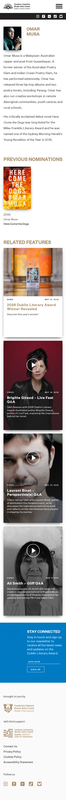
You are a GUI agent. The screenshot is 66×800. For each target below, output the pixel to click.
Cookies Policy (12, 757)
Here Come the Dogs (16, 224)
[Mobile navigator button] (59, 6)
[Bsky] (60, 16)
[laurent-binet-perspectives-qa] (33, 478)
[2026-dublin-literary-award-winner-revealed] (33, 292)
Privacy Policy (12, 751)
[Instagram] (37, 16)
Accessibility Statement (18, 762)
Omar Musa (11, 219)
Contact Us (10, 746)
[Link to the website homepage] (25, 6)
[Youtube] (49, 16)
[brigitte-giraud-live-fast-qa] (33, 385)
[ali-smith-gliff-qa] (33, 571)
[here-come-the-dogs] (17, 188)
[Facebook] (43, 16)
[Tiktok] (55, 16)
